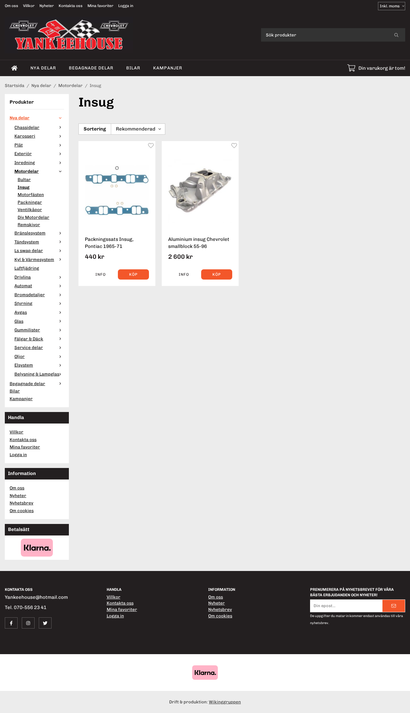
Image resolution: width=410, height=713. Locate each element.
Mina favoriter (100, 6)
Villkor (29, 6)
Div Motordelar (33, 217)
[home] (14, 68)
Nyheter (46, 6)
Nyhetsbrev (21, 502)
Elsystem (23, 365)
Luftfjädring (26, 268)
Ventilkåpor (30, 209)
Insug (23, 187)
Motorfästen (31, 194)
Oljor (19, 356)
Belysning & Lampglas (36, 373)
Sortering (95, 129)
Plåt (18, 144)
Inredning (24, 162)
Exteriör (23, 153)
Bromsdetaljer (29, 294)
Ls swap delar (28, 250)
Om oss (11, 6)
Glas (18, 321)
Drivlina (22, 277)
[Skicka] (393, 605)
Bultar (24, 179)
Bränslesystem (29, 232)
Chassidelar (26, 127)
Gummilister (27, 329)
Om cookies (22, 510)
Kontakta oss (71, 6)
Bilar (133, 67)
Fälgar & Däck (28, 338)
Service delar (28, 347)
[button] (133, 274)
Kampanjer (167, 67)
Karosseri (24, 136)
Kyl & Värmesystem (34, 259)
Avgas (20, 312)
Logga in (125, 6)
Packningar (30, 202)
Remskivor (29, 224)
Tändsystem (26, 241)
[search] (396, 35)
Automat (23, 285)
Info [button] (100, 274)
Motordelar (26, 171)
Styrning (23, 303)
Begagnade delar (91, 67)
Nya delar (43, 67)
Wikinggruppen (225, 701)
